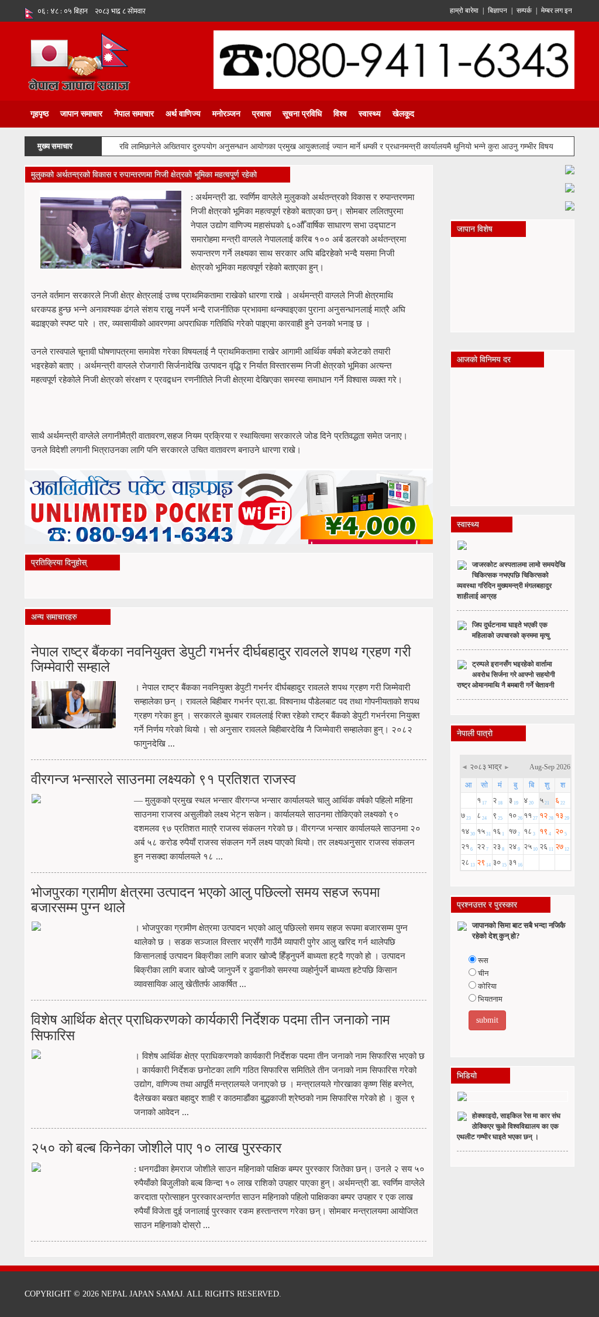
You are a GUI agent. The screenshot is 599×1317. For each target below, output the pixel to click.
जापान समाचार (81, 113)
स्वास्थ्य (370, 113)
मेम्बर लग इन (556, 10)
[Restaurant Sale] (569, 187)
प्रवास (261, 113)
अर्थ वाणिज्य (183, 113)
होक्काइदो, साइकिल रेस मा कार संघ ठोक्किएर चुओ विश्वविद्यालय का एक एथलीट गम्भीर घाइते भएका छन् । (508, 1126)
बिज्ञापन (497, 10)
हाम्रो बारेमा (464, 10)
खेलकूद (403, 113)
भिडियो (467, 1075)
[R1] (569, 168)
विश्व (340, 113)
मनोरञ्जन (226, 113)
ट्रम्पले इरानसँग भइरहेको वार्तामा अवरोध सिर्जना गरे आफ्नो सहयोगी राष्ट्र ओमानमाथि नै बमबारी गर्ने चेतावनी (506, 674)
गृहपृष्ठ (39, 113)
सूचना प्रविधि (302, 113)
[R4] (569, 205)
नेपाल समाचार (134, 113)
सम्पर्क (524, 10)
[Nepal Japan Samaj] (79, 60)
